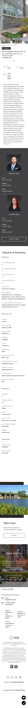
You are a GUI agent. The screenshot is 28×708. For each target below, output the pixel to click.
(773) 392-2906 (6, 226)
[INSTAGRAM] (12, 677)
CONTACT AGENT (14, 239)
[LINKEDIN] (16, 677)
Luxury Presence (18, 682)
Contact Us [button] (14, 577)
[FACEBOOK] (7, 677)
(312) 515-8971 (6, 185)
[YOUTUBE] (20, 677)
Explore (14, 535)
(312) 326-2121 (9, 604)
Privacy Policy (20, 690)
